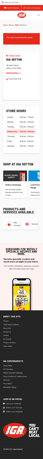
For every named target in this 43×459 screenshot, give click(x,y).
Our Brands (7, 339)
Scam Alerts (7, 346)
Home (5, 25)
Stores (11, 25)
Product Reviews (9, 343)
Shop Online (7, 366)
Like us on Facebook (13, 404)
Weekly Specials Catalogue (13, 373)
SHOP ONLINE (13, 8)
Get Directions (12, 73)
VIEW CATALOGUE (33, 8)
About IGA (7, 328)
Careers (6, 335)
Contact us (7, 332)
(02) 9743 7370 (15, 79)
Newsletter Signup (9, 387)
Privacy (6, 321)
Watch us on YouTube (14, 408)
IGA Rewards (8, 369)
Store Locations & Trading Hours (15, 376)
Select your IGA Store (11, 2)
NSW (16, 25)
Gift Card (6, 380)
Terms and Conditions (11, 325)
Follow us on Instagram (14, 412)
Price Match (7, 384)
